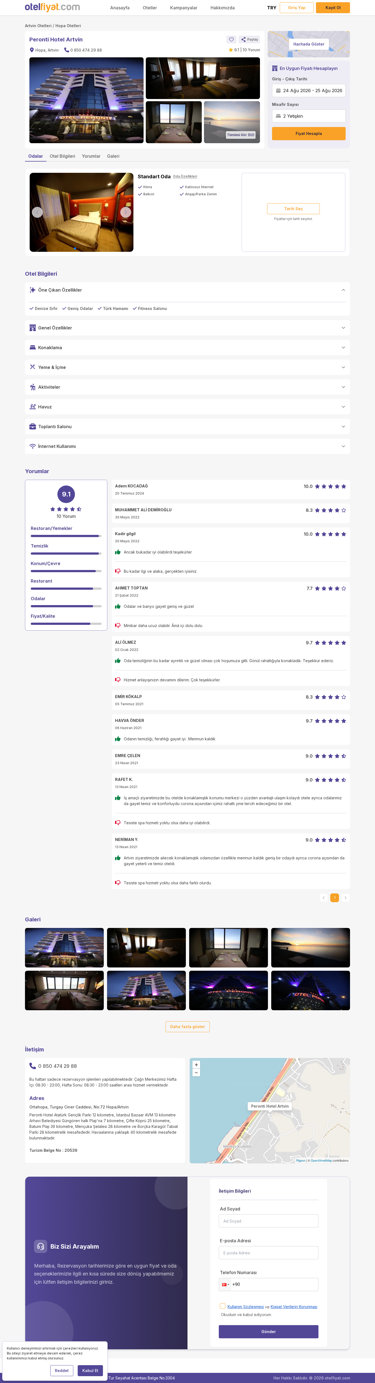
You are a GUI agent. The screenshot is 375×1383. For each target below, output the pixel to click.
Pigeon (300, 1160)
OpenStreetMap (321, 1160)
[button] (249, 39)
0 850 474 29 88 (86, 50)
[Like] (231, 39)
